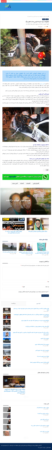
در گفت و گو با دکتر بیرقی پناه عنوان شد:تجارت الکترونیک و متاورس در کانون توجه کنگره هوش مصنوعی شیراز (31, 333)
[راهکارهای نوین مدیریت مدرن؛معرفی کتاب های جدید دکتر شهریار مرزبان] (7, 322)
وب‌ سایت (47, 286)
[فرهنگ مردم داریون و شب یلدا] (7, 358)
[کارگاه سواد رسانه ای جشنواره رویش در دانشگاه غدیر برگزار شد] (7, 328)
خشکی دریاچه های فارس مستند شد (10, 252)
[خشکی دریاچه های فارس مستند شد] (9, 247)
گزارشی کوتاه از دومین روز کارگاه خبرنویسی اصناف (39, 362)
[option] (25, 201)
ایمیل (23, 286)
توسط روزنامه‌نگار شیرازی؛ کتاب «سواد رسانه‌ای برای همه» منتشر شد (42, 252)
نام (48, 281)
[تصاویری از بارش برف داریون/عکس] (7, 352)
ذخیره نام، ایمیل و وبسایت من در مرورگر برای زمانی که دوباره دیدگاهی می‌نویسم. (33, 291)
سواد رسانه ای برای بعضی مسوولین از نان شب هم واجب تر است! (26, 252)
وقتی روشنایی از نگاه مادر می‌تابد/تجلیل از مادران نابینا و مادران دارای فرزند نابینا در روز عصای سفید (31, 309)
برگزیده (44, 16)
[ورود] (47, 7)
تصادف (28, 183)
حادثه (21, 183)
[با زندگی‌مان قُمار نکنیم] (7, 421)
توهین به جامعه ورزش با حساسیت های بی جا (40, 425)
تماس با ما (40, 447)
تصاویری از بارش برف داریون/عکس (42, 350)
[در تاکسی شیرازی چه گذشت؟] (7, 415)
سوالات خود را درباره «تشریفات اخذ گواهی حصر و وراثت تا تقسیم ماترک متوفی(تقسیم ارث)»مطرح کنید (14, 391)
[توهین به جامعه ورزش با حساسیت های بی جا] (7, 427)
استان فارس (35, 183)
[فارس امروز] (8, 7)
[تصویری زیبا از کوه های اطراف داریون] (7, 346)
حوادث (44, 19)
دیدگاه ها (14, 303)
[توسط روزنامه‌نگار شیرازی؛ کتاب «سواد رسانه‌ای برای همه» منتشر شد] (42, 247)
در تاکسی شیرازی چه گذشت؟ (43, 413)
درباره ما (44, 447)
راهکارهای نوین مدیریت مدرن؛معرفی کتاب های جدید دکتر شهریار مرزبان (35, 320)
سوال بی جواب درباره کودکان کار (43, 407)
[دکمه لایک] (47, 170)
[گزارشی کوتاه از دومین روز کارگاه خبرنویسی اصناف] (7, 364)
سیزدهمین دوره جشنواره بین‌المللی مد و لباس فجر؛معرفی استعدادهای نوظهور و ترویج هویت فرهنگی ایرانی (31, 315)
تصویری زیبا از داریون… (44, 338)
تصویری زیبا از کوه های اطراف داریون (42, 344)
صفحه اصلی (48, 447)
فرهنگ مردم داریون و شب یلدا (43, 356)
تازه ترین (38, 303)
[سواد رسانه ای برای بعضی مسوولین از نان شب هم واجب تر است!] (26, 247)
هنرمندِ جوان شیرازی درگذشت (18, 200)
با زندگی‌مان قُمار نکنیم (44, 419)
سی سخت (14, 183)
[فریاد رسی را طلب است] (7, 433)
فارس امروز (42, 84)
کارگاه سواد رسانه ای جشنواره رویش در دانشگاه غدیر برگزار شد (37, 326)
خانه (47, 16)
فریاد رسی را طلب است (44, 431)
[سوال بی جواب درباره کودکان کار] (7, 409)
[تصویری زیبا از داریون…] (7, 340)
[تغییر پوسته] (2, 7)
